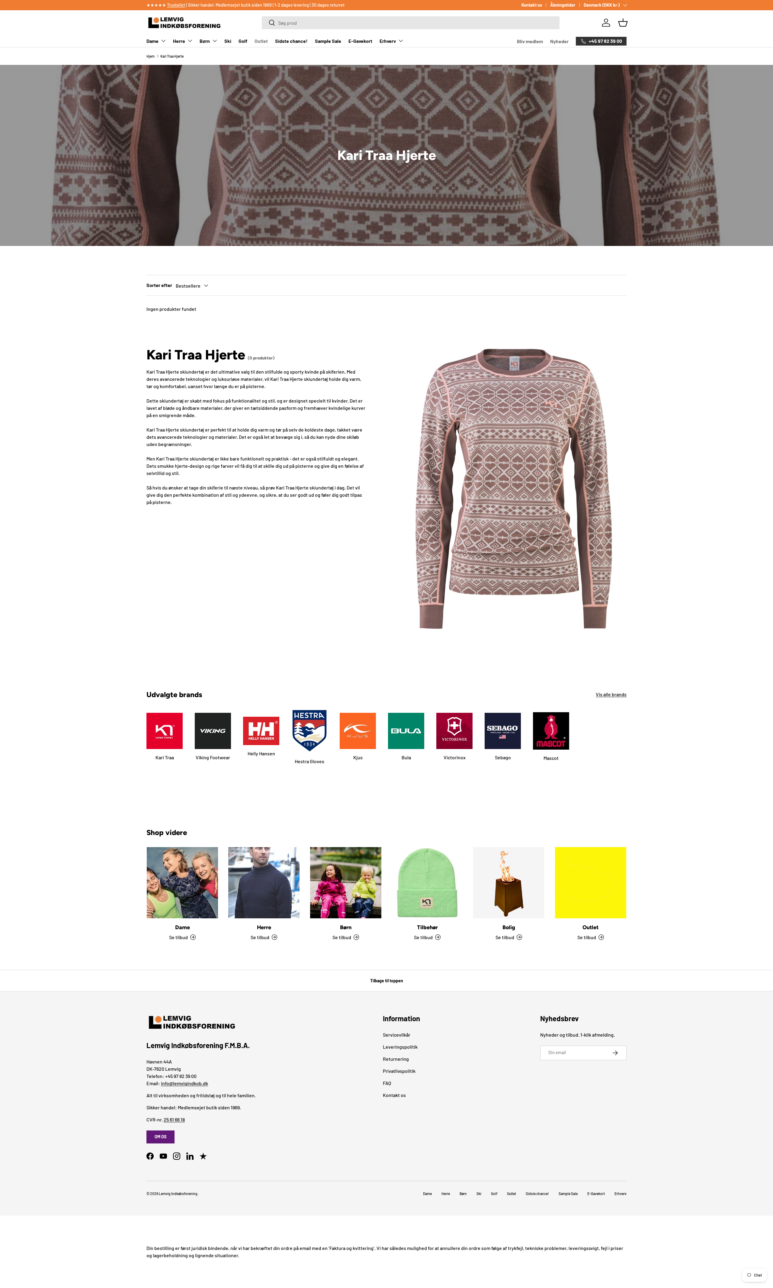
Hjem (150, 56)
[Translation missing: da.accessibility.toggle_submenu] (163, 40)
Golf (243, 41)
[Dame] (182, 882)
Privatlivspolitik (399, 1071)
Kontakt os (531, 5)
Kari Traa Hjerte (172, 56)
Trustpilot (176, 5)
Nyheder (559, 41)
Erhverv (388, 41)
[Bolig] (508, 882)
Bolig (508, 927)
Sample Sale (328, 41)
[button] (623, 22)
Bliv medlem (530, 41)
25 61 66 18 (174, 1119)
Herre (179, 41)
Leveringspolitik (400, 1047)
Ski (227, 41)
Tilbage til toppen (386, 980)
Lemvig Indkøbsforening (178, 1193)
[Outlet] (590, 882)
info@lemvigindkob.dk (184, 1083)
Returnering (396, 1059)
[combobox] (410, 22)
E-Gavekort (360, 41)
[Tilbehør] (427, 882)
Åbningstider (563, 5)
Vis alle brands (611, 694)
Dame (152, 41)
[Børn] (345, 882)
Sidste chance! (291, 41)
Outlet (261, 41)
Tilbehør (427, 927)
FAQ (387, 1083)
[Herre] (264, 882)
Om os (160, 1136)
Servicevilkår (396, 1035)
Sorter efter (159, 285)
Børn (205, 41)
